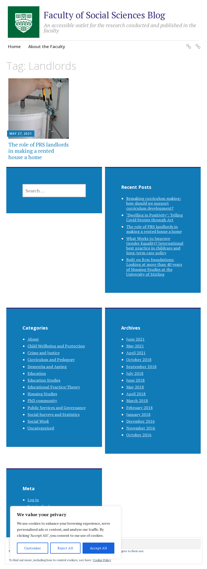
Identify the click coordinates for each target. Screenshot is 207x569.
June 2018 (135, 380)
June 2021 (135, 339)
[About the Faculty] (197, 43)
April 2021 (136, 352)
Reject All (65, 548)
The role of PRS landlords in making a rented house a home (38, 151)
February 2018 (139, 407)
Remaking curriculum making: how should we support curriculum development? (153, 203)
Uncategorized (41, 428)
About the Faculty (46, 46)
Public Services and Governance (57, 407)
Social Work (38, 421)
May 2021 (135, 346)
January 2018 (138, 414)
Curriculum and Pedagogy (51, 359)
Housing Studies (42, 394)
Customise (32, 548)
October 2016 (138, 435)
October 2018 (138, 359)
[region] (65, 532)
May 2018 (135, 387)
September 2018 (141, 366)
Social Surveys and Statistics (54, 414)
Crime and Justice (44, 352)
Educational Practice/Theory (54, 387)
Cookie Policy (102, 560)
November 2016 (140, 428)
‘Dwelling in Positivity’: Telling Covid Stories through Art (154, 217)
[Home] (188, 43)
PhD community (42, 400)
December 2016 (140, 421)
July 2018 (134, 373)
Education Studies (44, 380)
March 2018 (137, 400)
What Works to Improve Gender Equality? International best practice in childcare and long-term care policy (154, 246)
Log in (33, 500)
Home (14, 46)
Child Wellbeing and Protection (56, 346)
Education (37, 373)
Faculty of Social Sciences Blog (104, 15)
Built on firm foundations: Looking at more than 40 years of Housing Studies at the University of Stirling (154, 267)
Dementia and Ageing (47, 366)
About (33, 339)
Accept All (98, 548)
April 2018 (136, 394)
